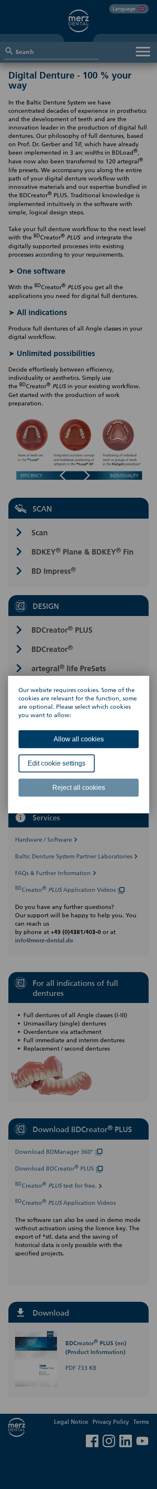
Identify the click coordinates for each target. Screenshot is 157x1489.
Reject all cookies (78, 787)
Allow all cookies (79, 739)
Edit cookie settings (56, 763)
